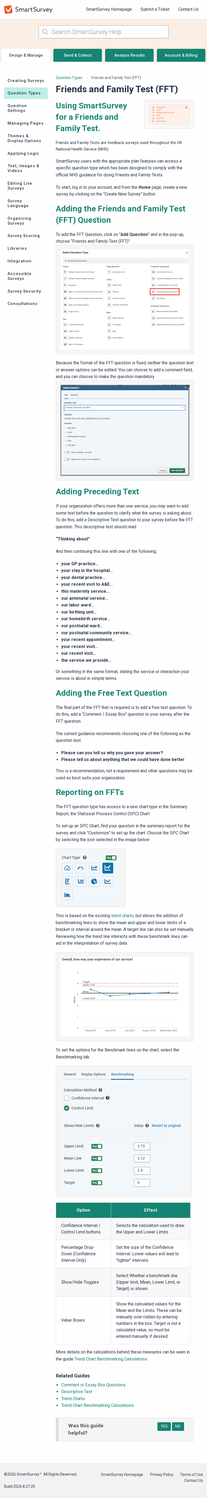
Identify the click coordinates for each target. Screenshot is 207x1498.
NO (178, 1426)
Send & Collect (78, 55)
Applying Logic (23, 153)
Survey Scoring (24, 235)
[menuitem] (109, 9)
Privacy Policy (161, 1474)
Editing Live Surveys (20, 186)
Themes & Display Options (24, 138)
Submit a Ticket (155, 9)
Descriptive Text (76, 1391)
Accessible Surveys (20, 276)
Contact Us (188, 9)
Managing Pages (26, 123)
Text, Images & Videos (23, 168)
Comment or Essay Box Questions (93, 1384)
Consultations (22, 303)
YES (164, 1426)
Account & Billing (181, 55)
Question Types (24, 93)
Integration (20, 261)
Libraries (17, 248)
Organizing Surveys (19, 221)
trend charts (122, 915)
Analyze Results (129, 55)
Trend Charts (73, 1398)
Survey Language (18, 203)
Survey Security (24, 291)
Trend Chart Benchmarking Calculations (110, 1359)
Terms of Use (191, 1474)
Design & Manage (26, 55)
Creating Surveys (26, 80)
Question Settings (17, 108)
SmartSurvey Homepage (109, 9)
